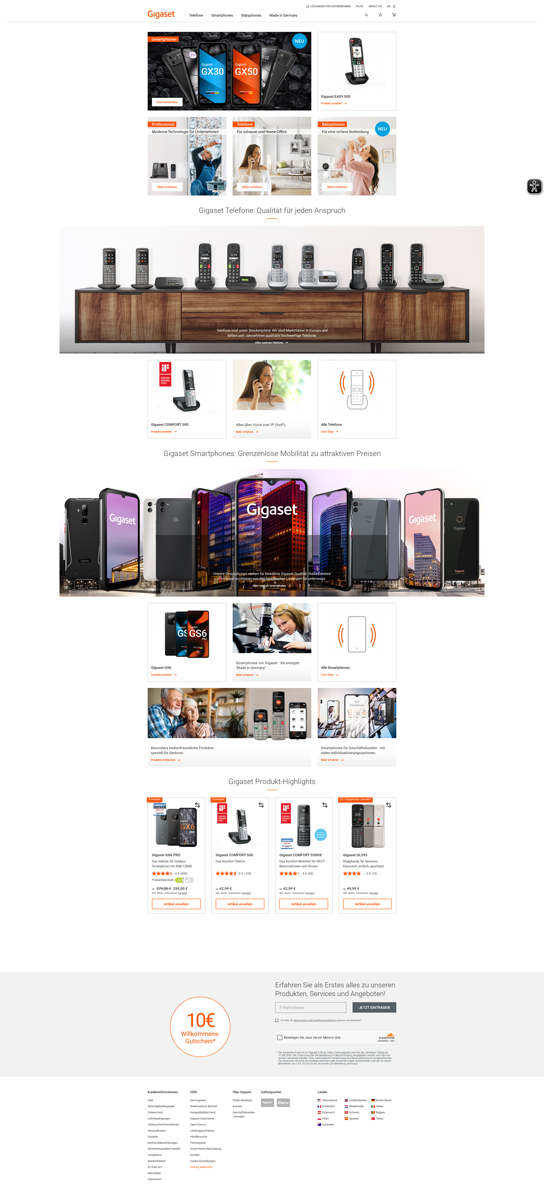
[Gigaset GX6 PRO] (176, 826)
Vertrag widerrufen (201, 1167)
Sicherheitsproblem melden (164, 1148)
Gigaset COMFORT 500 (234, 855)
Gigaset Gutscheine (202, 1118)
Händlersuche (198, 1136)
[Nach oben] (539, 1177)
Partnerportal (198, 1142)
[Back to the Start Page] (161, 15)
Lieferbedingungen (159, 1118)
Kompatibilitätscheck (203, 1112)
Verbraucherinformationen (163, 1124)
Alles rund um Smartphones (269, 585)
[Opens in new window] (179, 880)
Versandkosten (157, 1130)
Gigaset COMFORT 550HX (300, 855)
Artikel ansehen (176, 904)
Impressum (155, 1179)
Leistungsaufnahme (202, 1130)
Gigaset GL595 (355, 855)
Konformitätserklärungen (163, 1142)
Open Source (198, 1124)
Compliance (155, 1154)
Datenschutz (155, 1112)
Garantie (153, 1136)
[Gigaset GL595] (367, 826)
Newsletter (154, 1173)
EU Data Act (155, 1167)
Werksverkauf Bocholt (203, 1106)
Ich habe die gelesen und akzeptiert (320, 1020)
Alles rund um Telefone (269, 342)
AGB (150, 1100)
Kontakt (195, 1154)
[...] (394, 16)
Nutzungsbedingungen (161, 1106)
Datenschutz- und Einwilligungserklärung (315, 1020)
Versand (182, 893)
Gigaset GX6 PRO (166, 855)
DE (388, 6)
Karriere (237, 1106)
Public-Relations (242, 1100)
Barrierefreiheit (157, 1161)
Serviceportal (198, 1100)
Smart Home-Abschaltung (205, 1148)
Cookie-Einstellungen (202, 1161)
